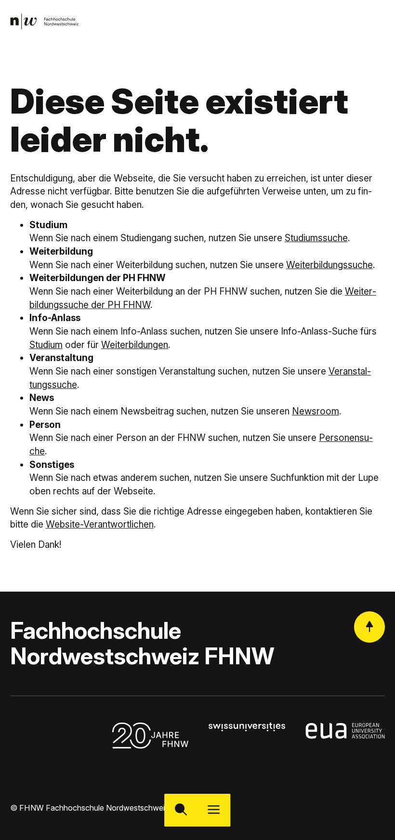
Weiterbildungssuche (329, 265)
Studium (46, 344)
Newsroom (315, 411)
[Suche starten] (181, 810)
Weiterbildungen (134, 344)
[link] (44, 21)
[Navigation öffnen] (214, 810)
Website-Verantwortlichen (100, 524)
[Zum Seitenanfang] (369, 626)
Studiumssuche (316, 238)
